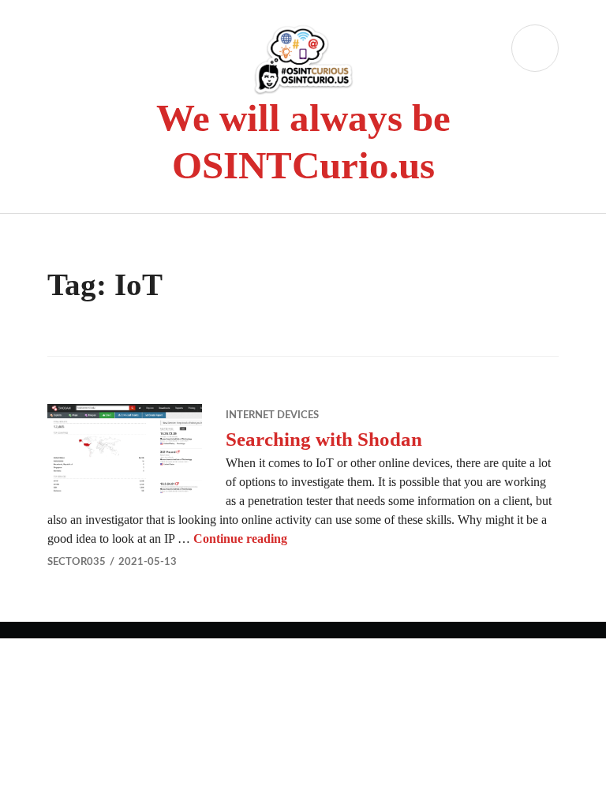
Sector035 (76, 562)
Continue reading (240, 538)
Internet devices (272, 415)
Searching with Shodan (324, 439)
